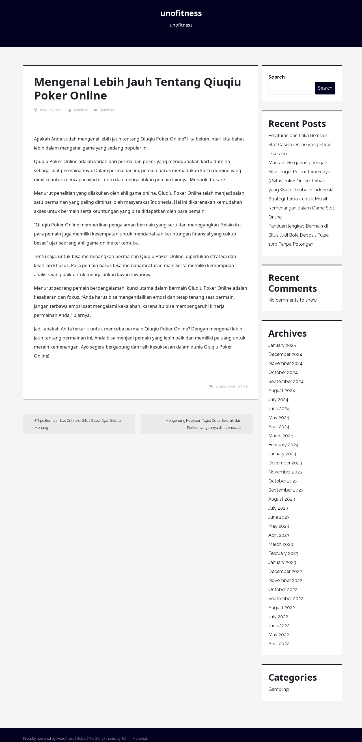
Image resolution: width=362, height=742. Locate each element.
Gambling (107, 110)
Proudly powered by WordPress (48, 738)
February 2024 (283, 444)
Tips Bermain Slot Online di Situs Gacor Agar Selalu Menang (78, 424)
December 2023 (285, 463)
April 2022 (278, 643)
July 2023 (278, 508)
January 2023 (282, 562)
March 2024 (280, 435)
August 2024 (281, 390)
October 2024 (283, 372)
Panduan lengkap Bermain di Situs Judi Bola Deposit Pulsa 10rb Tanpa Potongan (298, 235)
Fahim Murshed (134, 738)
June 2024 (279, 408)
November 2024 (285, 363)
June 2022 (279, 625)
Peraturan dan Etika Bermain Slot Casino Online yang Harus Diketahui (299, 144)
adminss (81, 110)
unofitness (181, 13)
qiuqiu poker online (231, 386)
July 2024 (278, 399)
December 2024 (285, 354)
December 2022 (285, 571)
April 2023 (278, 535)
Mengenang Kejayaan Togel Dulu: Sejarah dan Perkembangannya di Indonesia (203, 424)
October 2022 (283, 589)
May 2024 (278, 417)
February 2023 (283, 553)
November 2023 (285, 472)
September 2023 (285, 490)
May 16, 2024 (51, 110)
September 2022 (285, 598)
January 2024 (282, 454)
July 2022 (278, 616)
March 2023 (280, 544)
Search (276, 77)
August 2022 (281, 607)
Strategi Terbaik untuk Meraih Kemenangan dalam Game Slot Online (301, 208)
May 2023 (278, 526)
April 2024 (279, 426)
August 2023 (281, 499)
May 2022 (278, 634)
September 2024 (286, 381)
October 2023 (283, 481)
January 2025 (282, 345)
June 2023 (279, 517)
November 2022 (285, 580)
